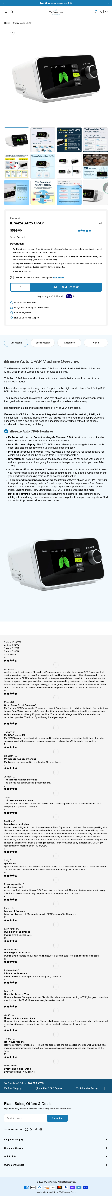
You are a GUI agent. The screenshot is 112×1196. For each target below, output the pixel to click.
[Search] (12, 11)
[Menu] (5, 11)
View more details (22, 271)
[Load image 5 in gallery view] (16, 166)
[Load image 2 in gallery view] (42, 139)
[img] (10, 660)
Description (16, 342)
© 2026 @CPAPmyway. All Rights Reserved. (56, 1182)
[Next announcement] (108, 3)
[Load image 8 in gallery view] (95, 166)
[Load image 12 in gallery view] (95, 192)
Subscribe (57, 1118)
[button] (84, 230)
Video (96, 342)
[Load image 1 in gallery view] (16, 139)
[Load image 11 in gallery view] (69, 192)
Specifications (43, 342)
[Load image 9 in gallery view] (16, 192)
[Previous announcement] (4, 3)
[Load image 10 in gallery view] (42, 192)
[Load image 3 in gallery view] (69, 139)
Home (7, 23)
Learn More (58, 277)
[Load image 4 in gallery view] (95, 139)
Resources (69, 342)
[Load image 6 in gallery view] (42, 166)
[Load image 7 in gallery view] (69, 166)
